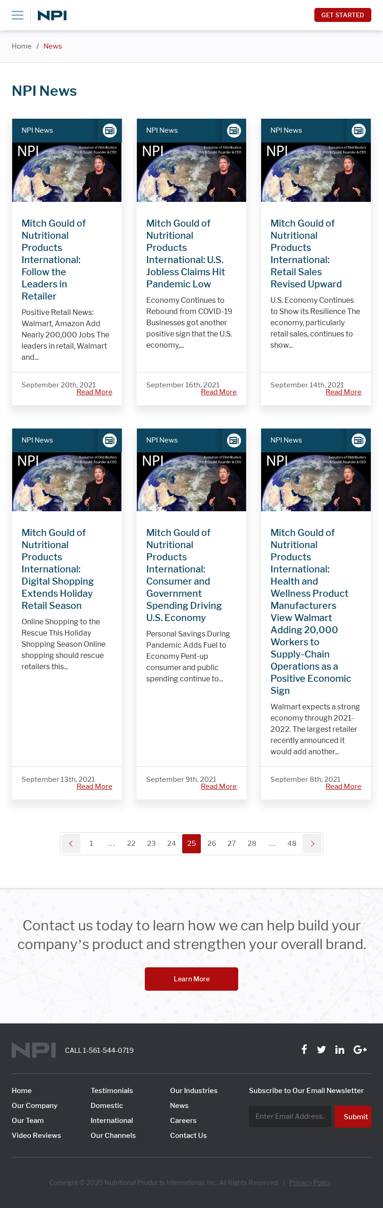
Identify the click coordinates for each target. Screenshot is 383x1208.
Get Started (342, 15)
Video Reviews (36, 1135)
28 (252, 843)
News (52, 46)
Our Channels (113, 1135)
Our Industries (194, 1090)
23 (151, 843)
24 (171, 843)
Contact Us (188, 1135)
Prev (71, 843)
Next (312, 843)
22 (131, 843)
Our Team (28, 1120)
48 (292, 843)
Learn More (192, 979)
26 (211, 843)
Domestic (107, 1105)
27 (231, 843)
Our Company (34, 1105)
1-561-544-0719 (108, 1050)
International (112, 1120)
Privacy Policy (310, 1183)
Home (22, 46)
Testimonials (112, 1090)
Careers (183, 1120)
